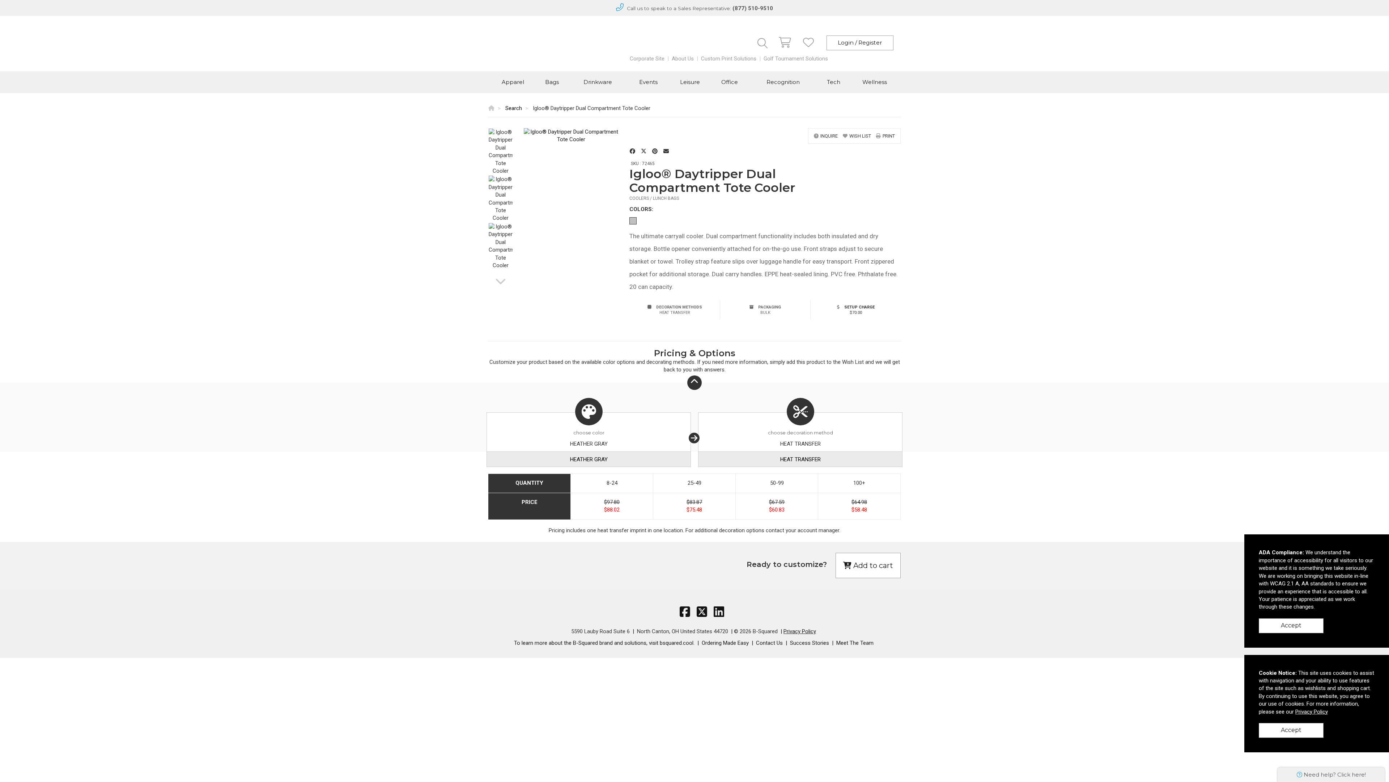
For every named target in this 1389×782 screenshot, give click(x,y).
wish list (860, 136)
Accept (1291, 625)
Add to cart (872, 565)
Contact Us (769, 643)
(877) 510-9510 (752, 8)
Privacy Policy (799, 631)
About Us (683, 58)
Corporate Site (647, 58)
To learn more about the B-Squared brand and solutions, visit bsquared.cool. (604, 643)
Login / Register (860, 42)
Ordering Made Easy (725, 643)
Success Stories (809, 643)
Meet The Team (855, 643)
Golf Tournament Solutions (796, 58)
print (889, 136)
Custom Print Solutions (728, 58)
